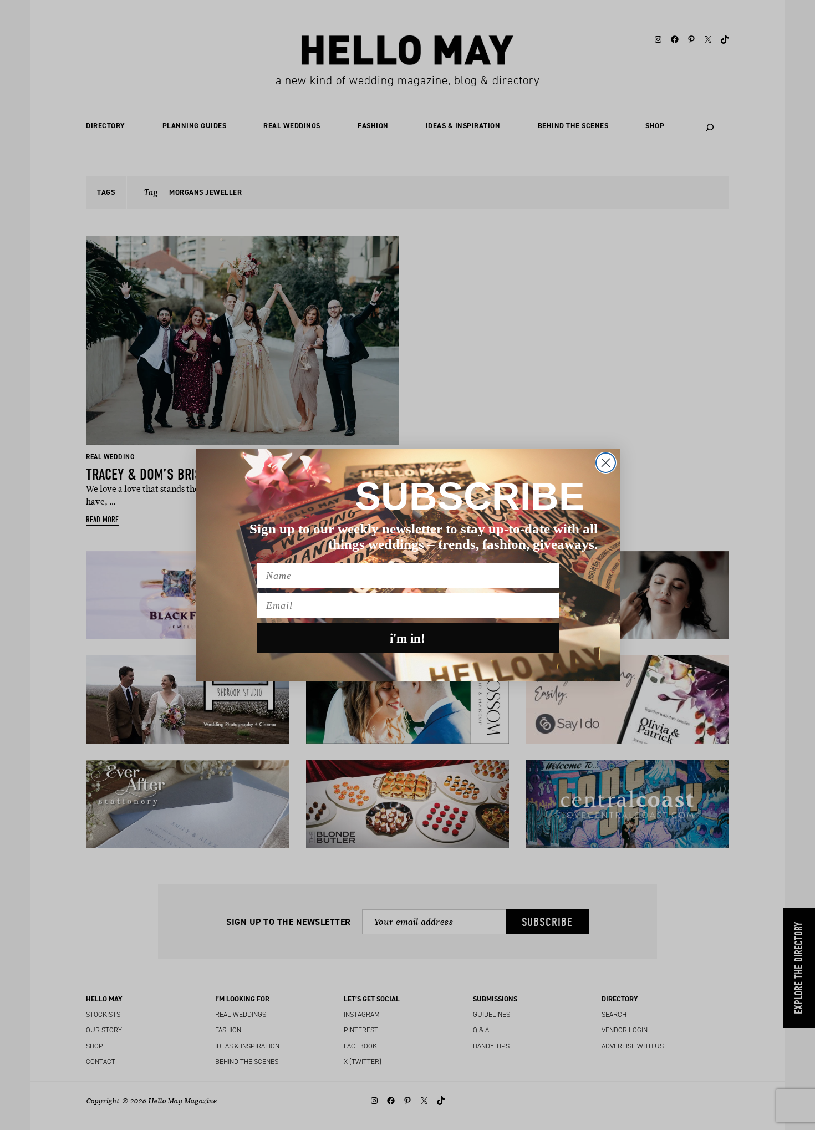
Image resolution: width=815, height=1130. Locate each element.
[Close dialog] (605, 462)
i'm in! (407, 638)
